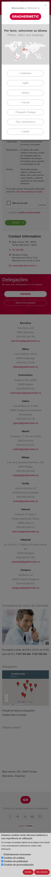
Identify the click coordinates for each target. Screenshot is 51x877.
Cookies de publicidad (16, 861)
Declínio (28, 872)
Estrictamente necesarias (17, 854)
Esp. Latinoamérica (25, 122)
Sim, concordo (41, 872)
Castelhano (25, 73)
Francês (25, 102)
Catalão (25, 131)
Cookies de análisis (14, 858)
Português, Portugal (26, 112)
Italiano (25, 93)
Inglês (26, 83)
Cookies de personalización (19, 865)
